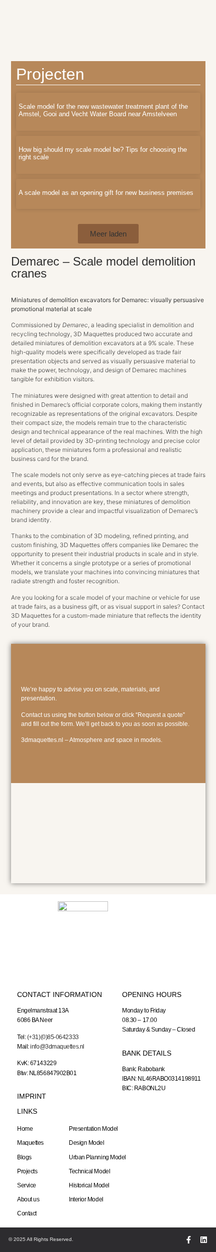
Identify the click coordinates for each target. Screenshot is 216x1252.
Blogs (24, 1157)
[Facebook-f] (188, 1239)
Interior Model (86, 1199)
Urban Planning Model (97, 1157)
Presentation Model (93, 1128)
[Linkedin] (203, 1239)
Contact (27, 1213)
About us (28, 1199)
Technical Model (89, 1171)
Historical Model (89, 1185)
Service (26, 1185)
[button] (108, 233)
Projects (27, 1171)
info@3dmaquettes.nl (57, 1046)
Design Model (86, 1142)
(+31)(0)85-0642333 (53, 1037)
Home (25, 1128)
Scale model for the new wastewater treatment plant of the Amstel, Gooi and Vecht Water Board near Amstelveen (103, 110)
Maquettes (30, 1142)
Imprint (31, 1096)
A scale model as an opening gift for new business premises (106, 192)
